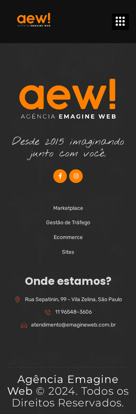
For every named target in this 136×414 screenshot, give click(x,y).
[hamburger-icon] (120, 22)
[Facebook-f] (60, 176)
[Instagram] (76, 176)
